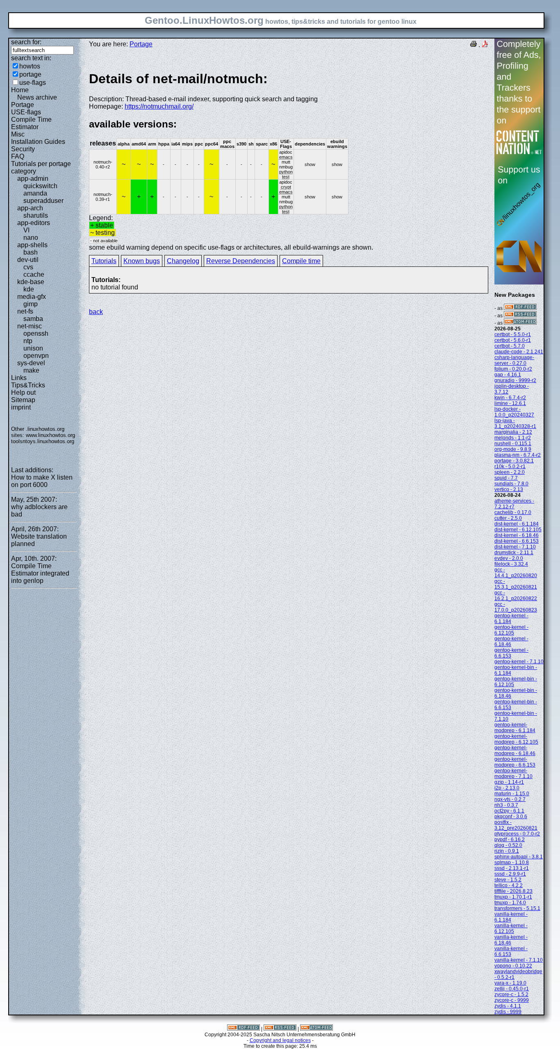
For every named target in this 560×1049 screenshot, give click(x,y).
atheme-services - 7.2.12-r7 (514, 504)
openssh (35, 333)
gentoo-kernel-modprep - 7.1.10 (513, 773)
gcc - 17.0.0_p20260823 (515, 607)
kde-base (30, 281)
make (31, 370)
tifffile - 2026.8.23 (513, 891)
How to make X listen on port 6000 (42, 481)
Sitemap (23, 399)
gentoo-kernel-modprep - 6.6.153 (514, 762)
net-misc (29, 326)
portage (30, 74)
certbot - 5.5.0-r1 (512, 334)
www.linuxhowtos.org (50, 435)
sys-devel (31, 363)
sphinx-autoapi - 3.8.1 (518, 857)
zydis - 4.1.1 (507, 1006)
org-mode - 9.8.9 (512, 449)
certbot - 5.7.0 (509, 346)
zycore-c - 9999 (511, 1000)
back (96, 311)
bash (30, 252)
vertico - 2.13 (508, 489)
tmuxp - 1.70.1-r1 (513, 897)
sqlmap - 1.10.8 (511, 862)
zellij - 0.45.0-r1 (511, 989)
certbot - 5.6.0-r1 (512, 340)
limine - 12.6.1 (510, 403)
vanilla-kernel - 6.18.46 (511, 940)
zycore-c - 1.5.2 (511, 994)
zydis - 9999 (507, 1012)
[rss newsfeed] (520, 316)
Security (23, 149)
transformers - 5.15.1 (517, 908)
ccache (33, 274)
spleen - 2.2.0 (509, 472)
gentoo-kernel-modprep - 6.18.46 (514, 750)
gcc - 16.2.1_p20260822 (515, 595)
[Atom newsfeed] (520, 323)
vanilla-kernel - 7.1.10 (518, 960)
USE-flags (26, 112)
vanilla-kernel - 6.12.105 (511, 928)
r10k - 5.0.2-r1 (510, 466)
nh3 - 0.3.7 (506, 805)
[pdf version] (485, 44)
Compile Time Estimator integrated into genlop (40, 573)
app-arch (30, 208)
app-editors (33, 222)
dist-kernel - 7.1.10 (515, 547)
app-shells (32, 244)
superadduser (43, 200)
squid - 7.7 (506, 478)
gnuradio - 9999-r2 (515, 380)
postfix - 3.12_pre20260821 (515, 825)
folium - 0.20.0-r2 (513, 369)
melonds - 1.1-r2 (512, 438)
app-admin (32, 178)
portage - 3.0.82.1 (514, 461)
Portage (22, 104)
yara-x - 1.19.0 (510, 983)
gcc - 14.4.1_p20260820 (515, 572)
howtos (29, 66)
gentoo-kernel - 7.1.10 (519, 661)
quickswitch (40, 185)
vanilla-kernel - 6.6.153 (511, 951)
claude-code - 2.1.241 (518, 352)
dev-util (28, 259)
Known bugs (141, 260)
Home (20, 89)
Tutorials (103, 260)
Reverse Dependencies (240, 260)
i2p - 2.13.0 (506, 788)
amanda (35, 193)
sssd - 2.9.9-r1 (510, 874)
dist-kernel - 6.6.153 (516, 541)
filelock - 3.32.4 (511, 564)
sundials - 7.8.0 (511, 484)
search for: (26, 42)
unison (33, 348)
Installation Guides (38, 141)
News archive (37, 97)
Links (19, 377)
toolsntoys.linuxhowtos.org (42, 441)
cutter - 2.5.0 (508, 518)
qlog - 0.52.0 (508, 845)
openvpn (36, 355)
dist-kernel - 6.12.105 (518, 529)
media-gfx (31, 296)
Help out (23, 392)
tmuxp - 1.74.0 (510, 903)
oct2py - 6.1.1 (509, 811)
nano (30, 237)
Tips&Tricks (28, 385)
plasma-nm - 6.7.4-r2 (517, 455)
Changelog (183, 260)
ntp (27, 340)
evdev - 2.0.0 (508, 558)
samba (33, 318)
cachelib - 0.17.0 (512, 512)
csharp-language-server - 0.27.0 (514, 360)
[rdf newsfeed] (520, 308)
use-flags (32, 82)
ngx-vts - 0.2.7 (510, 799)
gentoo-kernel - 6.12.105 (511, 630)
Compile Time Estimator (31, 123)
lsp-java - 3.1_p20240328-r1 (515, 423)
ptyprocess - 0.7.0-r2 (517, 834)
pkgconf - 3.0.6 (510, 816)
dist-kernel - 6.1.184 (516, 524)
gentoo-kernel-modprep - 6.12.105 (516, 739)
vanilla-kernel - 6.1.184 (511, 917)
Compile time (301, 260)
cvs (28, 267)
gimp (30, 303)
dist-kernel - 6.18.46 (516, 535)
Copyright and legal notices (280, 1040)
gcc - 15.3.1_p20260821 (515, 584)
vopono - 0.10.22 (513, 966)
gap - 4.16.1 (507, 375)
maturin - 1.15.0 (511, 793)
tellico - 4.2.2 (508, 885)
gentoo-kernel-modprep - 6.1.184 (514, 727)
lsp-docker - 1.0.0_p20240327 (514, 412)
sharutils (35, 215)
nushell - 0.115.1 (512, 443)
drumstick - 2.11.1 (513, 552)
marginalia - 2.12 (513, 432)
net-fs (25, 311)
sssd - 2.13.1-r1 (511, 868)
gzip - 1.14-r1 (509, 782)
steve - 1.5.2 (507, 880)
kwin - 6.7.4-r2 (510, 397)
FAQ (17, 156)
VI (26, 230)
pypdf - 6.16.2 (509, 839)
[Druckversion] (473, 44)
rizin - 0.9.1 (506, 851)
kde (28, 289)
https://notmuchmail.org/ (159, 106)
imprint (21, 407)
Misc (18, 134)
